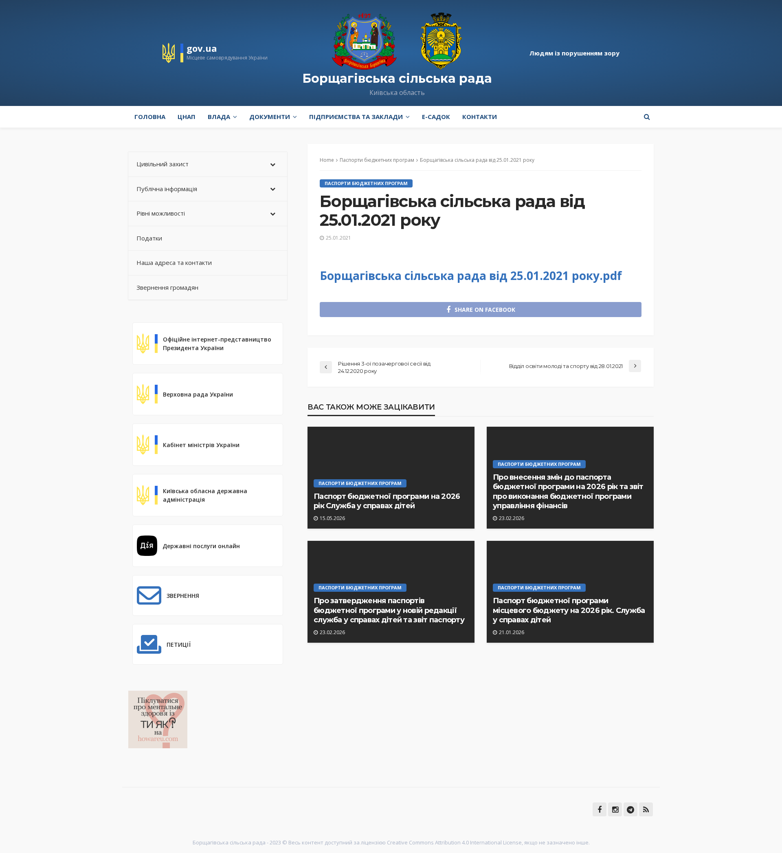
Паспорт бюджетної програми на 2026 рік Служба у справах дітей (387, 501)
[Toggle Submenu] (273, 164)
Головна (149, 116)
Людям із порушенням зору (574, 53)
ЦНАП (187, 116)
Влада (219, 116)
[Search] (647, 116)
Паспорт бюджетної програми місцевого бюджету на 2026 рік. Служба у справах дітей (569, 610)
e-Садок (436, 116)
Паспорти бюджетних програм (366, 183)
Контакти (479, 116)
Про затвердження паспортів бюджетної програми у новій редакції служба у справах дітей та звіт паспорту (389, 610)
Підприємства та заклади (356, 116)
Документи (269, 116)
